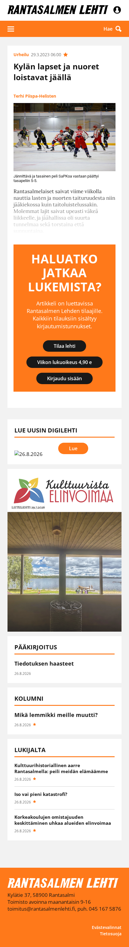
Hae (108, 29)
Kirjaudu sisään (64, 378)
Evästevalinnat (107, 927)
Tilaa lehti (64, 346)
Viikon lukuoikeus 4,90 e (64, 362)
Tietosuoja (111, 933)
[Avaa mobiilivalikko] (11, 29)
